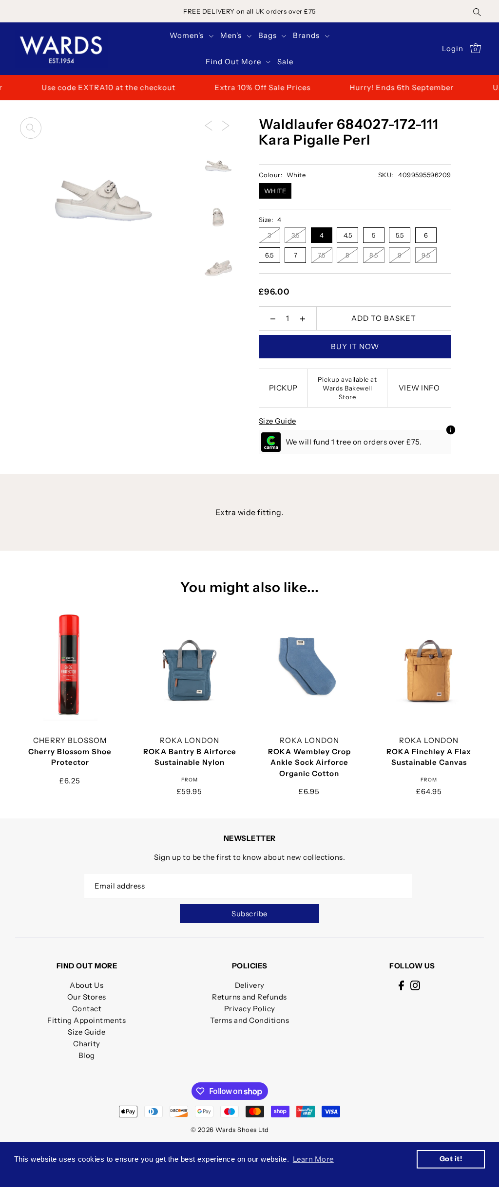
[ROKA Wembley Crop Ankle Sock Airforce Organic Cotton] (309, 666)
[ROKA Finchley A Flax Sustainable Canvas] (429, 666)
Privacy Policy (249, 1008)
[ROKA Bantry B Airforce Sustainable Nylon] (189, 666)
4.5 (348, 235)
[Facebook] (401, 985)
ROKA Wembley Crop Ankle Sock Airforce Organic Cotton (309, 762)
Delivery (250, 985)
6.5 (269, 255)
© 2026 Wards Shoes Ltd (230, 1129)
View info (419, 387)
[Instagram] (415, 985)
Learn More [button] (313, 1159)
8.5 (373, 255)
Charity (86, 1043)
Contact (87, 1008)
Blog (86, 1055)
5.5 (400, 235)
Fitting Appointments (86, 1020)
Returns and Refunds (249, 997)
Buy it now (355, 346)
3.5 (295, 235)
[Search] (477, 11)
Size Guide (277, 421)
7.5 (322, 255)
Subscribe (249, 913)
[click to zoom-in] (30, 128)
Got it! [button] (451, 1158)
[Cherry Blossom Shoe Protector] (70, 666)
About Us (86, 985)
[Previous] (208, 125)
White (275, 191)
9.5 (426, 255)
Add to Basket (383, 318)
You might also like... (249, 587)
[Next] (225, 125)
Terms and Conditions (249, 1020)
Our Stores (86, 997)
